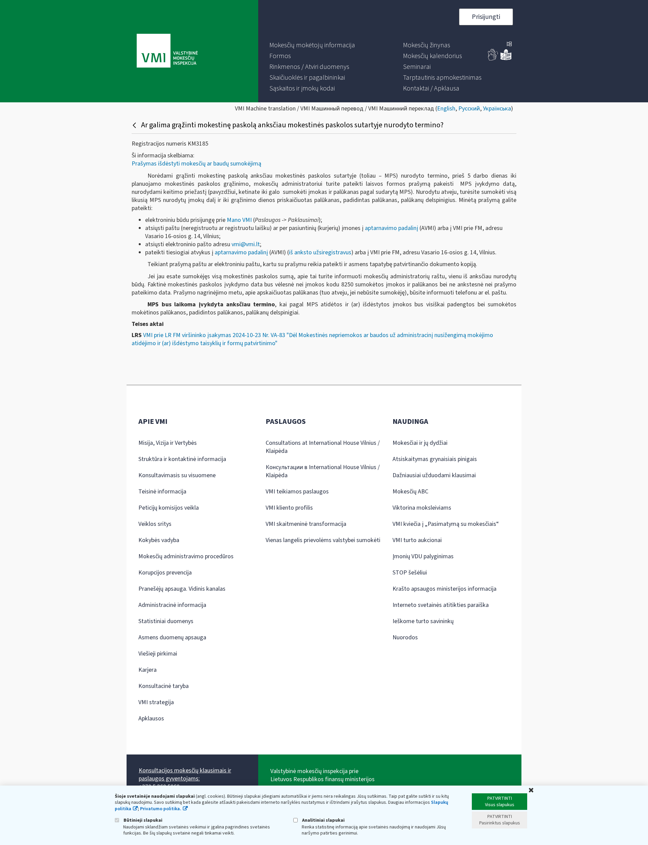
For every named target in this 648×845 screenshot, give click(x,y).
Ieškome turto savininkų (423, 621)
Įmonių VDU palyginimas (423, 556)
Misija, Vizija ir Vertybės (167, 443)
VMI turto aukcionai (417, 540)
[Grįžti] (135, 125)
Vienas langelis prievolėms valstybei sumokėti (323, 540)
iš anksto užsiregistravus (320, 252)
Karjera (147, 670)
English (446, 108)
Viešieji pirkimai (157, 653)
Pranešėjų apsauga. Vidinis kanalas (181, 589)
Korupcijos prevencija (165, 572)
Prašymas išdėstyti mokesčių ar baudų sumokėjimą (196, 163)
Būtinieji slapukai (142, 820)
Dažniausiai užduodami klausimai (434, 475)
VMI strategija (156, 702)
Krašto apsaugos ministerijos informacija (444, 589)
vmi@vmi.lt (246, 244)
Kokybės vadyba (158, 540)
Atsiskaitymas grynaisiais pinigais (435, 459)
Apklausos (151, 718)
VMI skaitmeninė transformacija (306, 524)
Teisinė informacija (162, 491)
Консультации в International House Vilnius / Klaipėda (323, 471)
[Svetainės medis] (509, 45)
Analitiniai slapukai (323, 820)
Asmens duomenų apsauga (172, 637)
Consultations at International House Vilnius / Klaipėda (323, 447)
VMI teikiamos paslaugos (297, 491)
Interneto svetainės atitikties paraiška (441, 605)
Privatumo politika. (160, 808)
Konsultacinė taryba (163, 686)
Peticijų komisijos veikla (168, 508)
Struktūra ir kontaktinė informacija (182, 459)
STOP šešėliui (410, 572)
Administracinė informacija (172, 605)
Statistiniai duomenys (165, 621)
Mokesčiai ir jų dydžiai (420, 443)
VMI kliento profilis (289, 508)
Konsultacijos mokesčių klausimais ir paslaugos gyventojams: (185, 774)
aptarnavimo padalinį (391, 228)
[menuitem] (312, 45)
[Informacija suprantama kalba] (506, 59)
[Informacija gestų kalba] (493, 59)
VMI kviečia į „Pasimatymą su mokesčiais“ (446, 524)
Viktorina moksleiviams (422, 508)
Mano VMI (239, 220)
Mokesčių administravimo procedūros (186, 556)
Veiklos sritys (154, 524)
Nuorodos (405, 637)
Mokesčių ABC (410, 491)
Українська (497, 108)
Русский (469, 108)
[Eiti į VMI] (167, 51)
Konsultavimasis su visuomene (177, 475)
